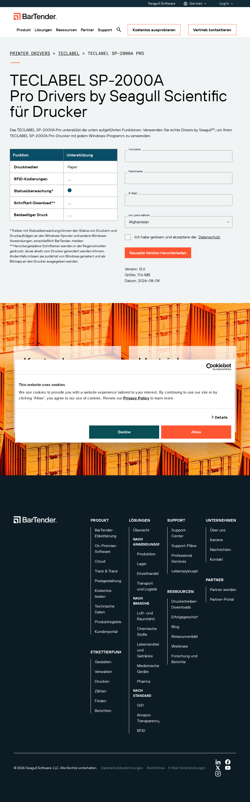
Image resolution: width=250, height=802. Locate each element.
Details (221, 417)
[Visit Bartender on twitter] (218, 768)
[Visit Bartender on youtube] (228, 768)
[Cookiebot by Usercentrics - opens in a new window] (209, 366)
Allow (196, 432)
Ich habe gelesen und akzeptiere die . (178, 237)
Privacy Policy (136, 398)
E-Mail (133, 193)
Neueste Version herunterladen (158, 252)
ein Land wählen (139, 215)
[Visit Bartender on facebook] (228, 762)
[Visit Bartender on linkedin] (218, 762)
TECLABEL (69, 53)
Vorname (135, 149)
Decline (124, 432)
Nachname (136, 171)
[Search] (119, 30)
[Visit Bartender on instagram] (218, 774)
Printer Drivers (30, 53)
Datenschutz (209, 236)
